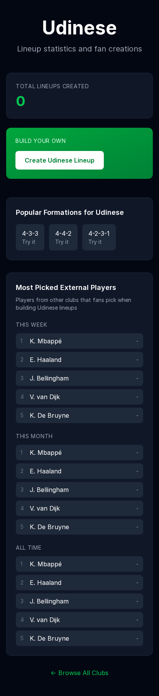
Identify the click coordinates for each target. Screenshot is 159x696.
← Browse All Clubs (79, 673)
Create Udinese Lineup (60, 160)
